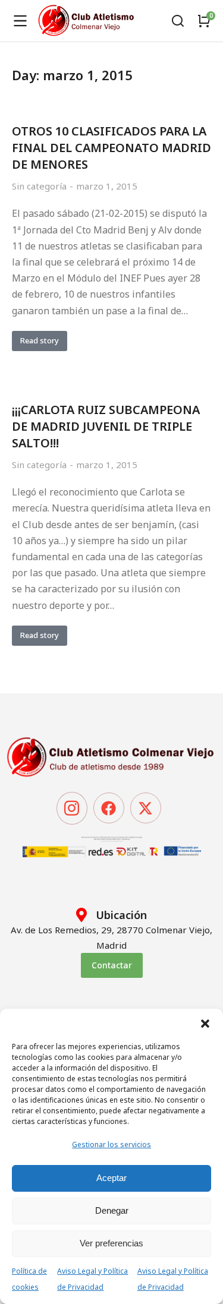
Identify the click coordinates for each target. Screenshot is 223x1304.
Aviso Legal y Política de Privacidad (92, 1279)
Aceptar (111, 1178)
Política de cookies (29, 1279)
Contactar (112, 965)
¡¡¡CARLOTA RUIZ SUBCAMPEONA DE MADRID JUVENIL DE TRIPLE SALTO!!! (106, 426)
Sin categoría (39, 186)
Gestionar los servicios (111, 1144)
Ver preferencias (111, 1243)
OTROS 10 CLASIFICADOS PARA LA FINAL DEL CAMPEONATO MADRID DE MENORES (111, 147)
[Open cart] (204, 21)
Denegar (111, 1210)
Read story (39, 340)
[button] (205, 1024)
